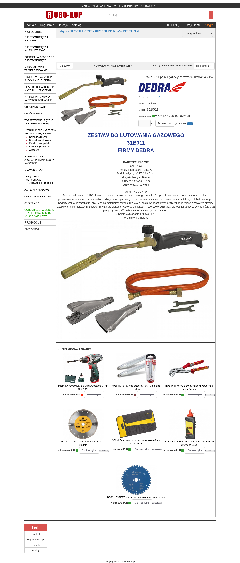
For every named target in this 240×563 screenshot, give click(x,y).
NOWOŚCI (32, 228)
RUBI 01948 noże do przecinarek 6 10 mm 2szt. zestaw (136, 387)
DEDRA (155, 97)
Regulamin (47, 25)
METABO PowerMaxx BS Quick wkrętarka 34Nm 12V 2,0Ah (83, 387)
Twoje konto (193, 25)
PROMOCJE (33, 222)
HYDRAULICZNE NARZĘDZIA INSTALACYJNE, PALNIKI (105, 31)
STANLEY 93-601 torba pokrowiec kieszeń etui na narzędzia (136, 442)
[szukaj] (211, 15)
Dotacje (63, 25)
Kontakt (31, 25)
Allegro (209, 25)
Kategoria (63, 31)
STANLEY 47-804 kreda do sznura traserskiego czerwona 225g (189, 443)
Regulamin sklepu (36, 539)
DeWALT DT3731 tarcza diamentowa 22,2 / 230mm (83, 443)
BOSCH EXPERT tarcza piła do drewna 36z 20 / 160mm (136, 497)
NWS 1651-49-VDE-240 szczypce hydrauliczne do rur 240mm (189, 387)
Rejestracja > (204, 66)
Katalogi (77, 25)
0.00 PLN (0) (173, 25)
